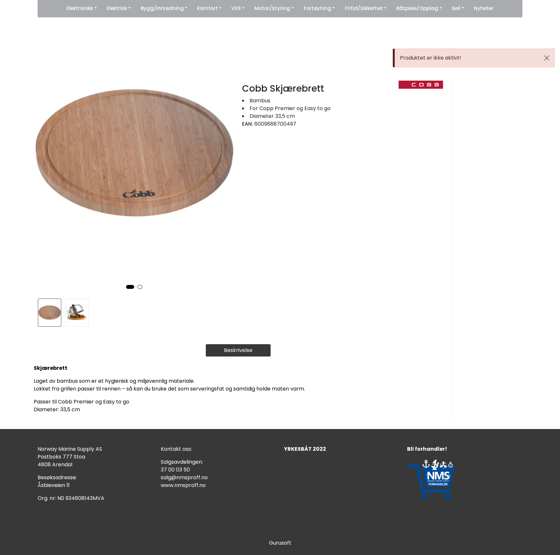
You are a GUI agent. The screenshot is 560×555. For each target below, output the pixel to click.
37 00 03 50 (175, 469)
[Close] (546, 58)
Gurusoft (280, 543)
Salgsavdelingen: (182, 462)
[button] (130, 287)
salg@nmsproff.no (184, 477)
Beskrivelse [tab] (238, 350)
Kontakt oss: (176, 449)
